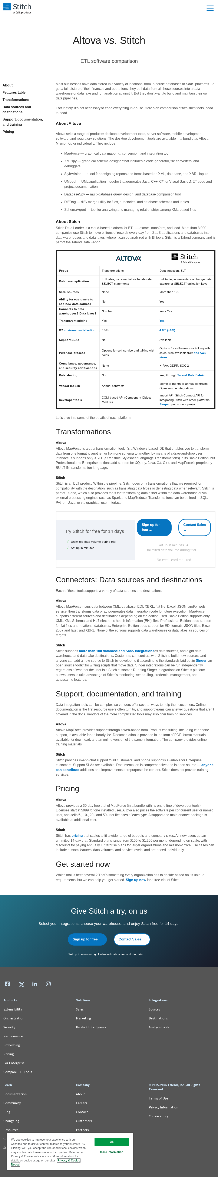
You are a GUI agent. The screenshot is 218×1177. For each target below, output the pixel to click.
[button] (210, 8)
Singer (164, 404)
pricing (77, 835)
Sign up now (136, 880)
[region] (70, 1151)
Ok (111, 1141)
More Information (111, 1152)
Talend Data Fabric (191, 375)
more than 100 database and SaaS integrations (116, 651)
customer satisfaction (80, 330)
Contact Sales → (194, 527)
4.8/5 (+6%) (167, 330)
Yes (162, 320)
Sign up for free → (151, 527)
